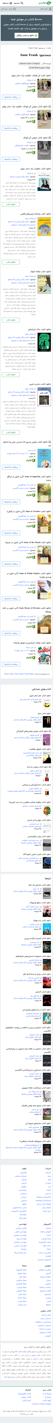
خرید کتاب (26, 1400)
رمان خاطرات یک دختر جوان (18, 189)
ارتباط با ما (47, 1394)
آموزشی (48, 1336)
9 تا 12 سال (25, 650)
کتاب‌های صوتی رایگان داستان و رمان (27, 737)
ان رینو (30, 450)
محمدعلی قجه (34, 1127)
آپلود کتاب (44, 9)
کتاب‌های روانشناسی (33, 755)
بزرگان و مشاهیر (45, 1270)
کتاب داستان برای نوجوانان (13, 350)
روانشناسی (22, 1190)
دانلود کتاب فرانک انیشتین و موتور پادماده (32, 643)
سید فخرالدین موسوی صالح (29, 858)
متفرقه (48, 1305)
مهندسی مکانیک (20, 1242)
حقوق (24, 1204)
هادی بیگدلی (34, 924)
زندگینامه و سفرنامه (43, 1197)
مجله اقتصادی (21, 1284)
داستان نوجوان (9, 247)
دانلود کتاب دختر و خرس (40, 384)
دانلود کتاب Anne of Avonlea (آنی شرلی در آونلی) (29, 511)
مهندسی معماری (20, 1235)
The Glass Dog (8, 356)
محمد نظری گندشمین (31, 753)
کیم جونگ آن (34, 1092)
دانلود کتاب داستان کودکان (22, 238)
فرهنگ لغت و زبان (44, 1204)
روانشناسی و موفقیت (43, 1322)
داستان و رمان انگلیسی (21, 488)
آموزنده (9, 453)
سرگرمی (48, 1284)
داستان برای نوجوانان (28, 250)
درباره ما (48, 1397)
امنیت (48, 1235)
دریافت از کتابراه (11, 97)
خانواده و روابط (45, 1277)
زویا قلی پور (35, 996)
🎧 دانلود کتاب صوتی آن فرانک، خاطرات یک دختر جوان (26, 106)
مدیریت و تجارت (45, 1329)
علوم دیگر (22, 1218)
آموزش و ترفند (45, 1232)
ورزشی (48, 1298)
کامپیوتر (47, 1224)
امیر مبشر (35, 1109)
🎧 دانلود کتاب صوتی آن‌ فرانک (37, 137)
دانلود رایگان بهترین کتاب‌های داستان (27, 720)
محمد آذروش (34, 1035)
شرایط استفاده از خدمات (41, 1404)
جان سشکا (29, 647)
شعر (49, 1179)
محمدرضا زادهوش (32, 1013)
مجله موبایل (22, 1273)
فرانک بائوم (29, 218)
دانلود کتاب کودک (29, 369)
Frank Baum (31, 247)
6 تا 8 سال (17, 453)
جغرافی (23, 1186)
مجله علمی (22, 1294)
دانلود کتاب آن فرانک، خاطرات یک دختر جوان (31, 75)
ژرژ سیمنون (34, 942)
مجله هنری (22, 1301)
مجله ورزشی (21, 1287)
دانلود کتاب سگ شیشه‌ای (39, 329)
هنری (49, 1301)
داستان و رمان (45, 1318)
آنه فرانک (12, 196)
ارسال (10, 1377)
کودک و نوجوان (45, 1291)
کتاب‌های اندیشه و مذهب (31, 826)
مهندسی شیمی (20, 1246)
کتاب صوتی (45, 1311)
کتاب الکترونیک (24, 1394)
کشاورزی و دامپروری (19, 1211)
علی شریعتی (34, 824)
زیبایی (48, 1280)
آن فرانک (30, 80)
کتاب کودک (31, 257)
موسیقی (47, 1294)
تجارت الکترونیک (44, 1242)
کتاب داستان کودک (13, 241)
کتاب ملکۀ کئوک (20, 311)
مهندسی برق (21, 1239)
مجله (24, 1265)
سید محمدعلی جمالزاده (30, 840)
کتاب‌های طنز (25, 699)
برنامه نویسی (46, 1239)
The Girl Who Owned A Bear (15, 424)
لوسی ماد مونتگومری (25, 485)
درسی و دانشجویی (19, 1207)
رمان (49, 1176)
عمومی (48, 1265)
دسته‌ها (6, 3)
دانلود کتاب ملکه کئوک (40, 271)
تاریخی (23, 1183)
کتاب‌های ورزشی (35, 1112)
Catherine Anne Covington (29, 63)
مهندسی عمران (20, 1232)
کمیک (48, 1190)
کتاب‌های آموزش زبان (33, 1037)
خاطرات (17, 83)
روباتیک (23, 1249)
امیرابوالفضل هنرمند (32, 1145)
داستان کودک (25, 241)
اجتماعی (23, 1193)
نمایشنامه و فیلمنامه (43, 1200)
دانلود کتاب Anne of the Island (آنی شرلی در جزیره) (28, 542)
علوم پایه (23, 1214)
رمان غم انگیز (21, 196)
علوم (24, 1168)
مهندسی (22, 1224)
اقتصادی (23, 1173)
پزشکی (24, 1179)
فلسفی (23, 1200)
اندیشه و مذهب (20, 1176)
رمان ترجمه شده (11, 192)
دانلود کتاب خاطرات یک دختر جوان (35, 168)
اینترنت (48, 1228)
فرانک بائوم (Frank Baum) (39, 67)
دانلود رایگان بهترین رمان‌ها (31, 843)
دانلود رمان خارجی (24, 192)
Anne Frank (31, 196)
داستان (48, 1173)
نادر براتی (36, 889)
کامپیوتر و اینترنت (44, 1260)
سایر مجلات (22, 1305)
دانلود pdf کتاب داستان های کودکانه (16, 254)
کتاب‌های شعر (36, 699)
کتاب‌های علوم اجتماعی (16, 791)
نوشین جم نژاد (33, 978)
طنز (49, 1186)
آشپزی (48, 1273)
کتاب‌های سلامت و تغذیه (32, 806)
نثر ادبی (48, 1193)
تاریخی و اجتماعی (44, 1325)
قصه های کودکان (18, 244)
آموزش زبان (46, 1207)
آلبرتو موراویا (34, 735)
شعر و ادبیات (46, 1315)
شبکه (49, 1249)
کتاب (8, 1362)
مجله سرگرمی (21, 1280)
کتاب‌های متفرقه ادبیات (32, 1076)
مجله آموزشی (21, 1291)
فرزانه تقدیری (34, 960)
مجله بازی (22, 1277)
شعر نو (48, 1183)
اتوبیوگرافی (25, 83)
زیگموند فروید (34, 788)
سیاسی (23, 1197)
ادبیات (48, 1168)
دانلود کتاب (11, 204)
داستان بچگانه (30, 244)
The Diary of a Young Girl (19, 183)
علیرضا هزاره (34, 717)
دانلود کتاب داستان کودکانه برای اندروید (21, 353)
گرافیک (48, 1256)
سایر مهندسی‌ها (20, 1253)
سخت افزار (47, 1246)
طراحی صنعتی (21, 1228)
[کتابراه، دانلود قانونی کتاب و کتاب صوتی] (30, 90)
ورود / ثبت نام (6, 9)
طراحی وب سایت (44, 1253)
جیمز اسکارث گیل (32, 907)
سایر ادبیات (47, 1211)
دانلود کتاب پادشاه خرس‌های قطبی (35, 214)
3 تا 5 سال (25, 453)
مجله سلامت (21, 1298)
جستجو (17, 3)
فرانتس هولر (34, 771)
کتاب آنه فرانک (11, 199)
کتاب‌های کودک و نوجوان (20, 225)
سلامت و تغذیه (45, 1287)
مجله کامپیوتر (21, 1270)
